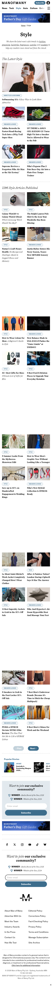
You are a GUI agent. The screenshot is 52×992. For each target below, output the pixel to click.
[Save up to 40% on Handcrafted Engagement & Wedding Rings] (13, 473)
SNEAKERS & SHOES (10, 124)
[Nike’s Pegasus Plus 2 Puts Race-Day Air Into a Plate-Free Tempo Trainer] (38, 152)
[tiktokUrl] (37, 844)
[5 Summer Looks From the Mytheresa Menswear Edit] (13, 441)
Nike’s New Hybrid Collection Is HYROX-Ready (37, 491)
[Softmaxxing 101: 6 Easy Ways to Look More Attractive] (26, 77)
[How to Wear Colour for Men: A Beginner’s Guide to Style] (13, 323)
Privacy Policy (35, 926)
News (4, 8)
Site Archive (34, 942)
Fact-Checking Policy (38, 921)
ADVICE (49, 764)
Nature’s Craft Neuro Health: (12, 255)
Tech (11, 8)
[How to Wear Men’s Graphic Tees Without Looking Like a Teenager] (38, 441)
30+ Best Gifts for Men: (13, 376)
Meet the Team (11, 921)
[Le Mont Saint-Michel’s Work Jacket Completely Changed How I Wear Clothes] (13, 559)
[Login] (48, 3)
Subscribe (40, 3)
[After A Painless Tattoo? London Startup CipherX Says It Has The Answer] (38, 559)
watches (33, 45)
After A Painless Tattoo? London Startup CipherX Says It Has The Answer (38, 577)
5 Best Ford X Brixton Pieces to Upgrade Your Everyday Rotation (37, 376)
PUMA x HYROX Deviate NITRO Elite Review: (13, 733)
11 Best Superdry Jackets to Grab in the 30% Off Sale (13, 612)
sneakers (44, 45)
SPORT (18, 764)
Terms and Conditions (38, 932)
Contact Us (10, 937)
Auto (25, 8)
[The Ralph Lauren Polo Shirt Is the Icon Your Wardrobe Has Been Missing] (38, 199)
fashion (42, 41)
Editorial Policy (35, 910)
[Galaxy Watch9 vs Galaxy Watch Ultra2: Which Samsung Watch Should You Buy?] (13, 199)
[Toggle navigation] (48, 8)
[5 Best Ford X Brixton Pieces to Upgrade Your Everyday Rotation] (38, 358)
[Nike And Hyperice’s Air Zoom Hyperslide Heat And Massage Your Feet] (38, 594)
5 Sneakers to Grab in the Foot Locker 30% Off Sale (12, 695)
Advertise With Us (13, 916)
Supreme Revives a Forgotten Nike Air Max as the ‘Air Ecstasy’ (13, 169)
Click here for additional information (26, 965)
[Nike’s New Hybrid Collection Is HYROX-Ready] (38, 473)
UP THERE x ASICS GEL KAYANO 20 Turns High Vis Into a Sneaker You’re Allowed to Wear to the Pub (38, 134)
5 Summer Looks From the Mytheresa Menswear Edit (12, 459)
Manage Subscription (38, 937)
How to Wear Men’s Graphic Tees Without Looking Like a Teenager (38, 459)
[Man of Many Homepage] (14, 3)
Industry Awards (12, 926)
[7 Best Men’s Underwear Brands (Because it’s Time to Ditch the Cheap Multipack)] (38, 678)
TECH (30, 570)
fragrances (24, 45)
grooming (6, 45)
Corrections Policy (37, 916)
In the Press (10, 932)
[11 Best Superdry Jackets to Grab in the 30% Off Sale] (13, 594)
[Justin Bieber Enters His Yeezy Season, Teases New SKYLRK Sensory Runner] (38, 234)
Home (23, 25)
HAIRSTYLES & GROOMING (12, 95)
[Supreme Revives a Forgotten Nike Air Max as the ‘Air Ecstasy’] (13, 152)
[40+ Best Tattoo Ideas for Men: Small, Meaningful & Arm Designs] (39, 767)
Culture (33, 8)
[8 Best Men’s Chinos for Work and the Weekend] (38, 712)
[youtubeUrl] (30, 844)
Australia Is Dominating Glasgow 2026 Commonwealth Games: (23, 771)
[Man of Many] (26, 897)
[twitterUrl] (14, 844)
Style (18, 8)
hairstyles (15, 45)
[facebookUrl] (7, 844)
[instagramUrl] (22, 844)
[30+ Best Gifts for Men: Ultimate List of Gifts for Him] (13, 358)
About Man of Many (13, 910)
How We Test (11, 942)
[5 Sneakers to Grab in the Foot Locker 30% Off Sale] (13, 678)
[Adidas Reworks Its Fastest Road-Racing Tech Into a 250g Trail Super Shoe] (13, 114)
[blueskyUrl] (45, 844)
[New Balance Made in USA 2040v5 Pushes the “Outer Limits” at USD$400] (38, 323)
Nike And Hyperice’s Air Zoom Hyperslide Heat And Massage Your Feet (38, 612)
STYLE (6, 210)
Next (32, 748)
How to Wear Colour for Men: (13, 341)
